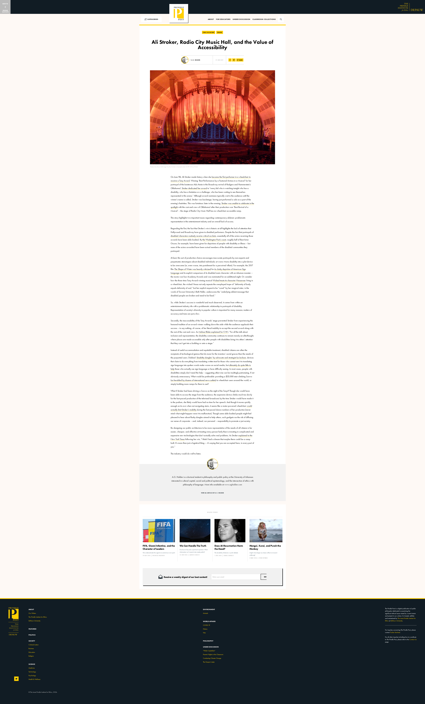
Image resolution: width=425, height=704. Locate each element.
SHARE (240, 60)
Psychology (32, 675)
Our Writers (32, 613)
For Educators (223, 19)
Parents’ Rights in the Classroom (213, 654)
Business (31, 648)
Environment (209, 609)
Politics (32, 635)
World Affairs (209, 621)
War (204, 633)
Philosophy (208, 641)
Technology (32, 672)
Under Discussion (241, 19)
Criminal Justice (33, 645)
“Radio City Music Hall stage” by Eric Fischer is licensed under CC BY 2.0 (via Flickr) (174, 167)
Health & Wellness (34, 679)
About (211, 19)
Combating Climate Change (212, 658)
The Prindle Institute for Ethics (38, 617)
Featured (32, 629)
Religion (31, 656)
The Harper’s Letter (209, 662)
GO (265, 577)
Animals (205, 613)
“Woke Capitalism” (209, 651)
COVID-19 (206, 625)
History (205, 629)
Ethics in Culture (208, 32)
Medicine (32, 668)
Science (32, 664)
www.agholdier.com (233, 484)
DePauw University (34, 621)
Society (32, 641)
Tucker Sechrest (395, 632)
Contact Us (413, 639)
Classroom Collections (264, 19)
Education (32, 652)
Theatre (219, 32)
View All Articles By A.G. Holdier (212, 493)
